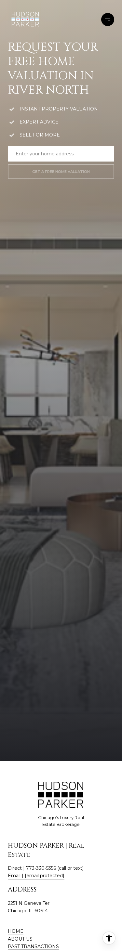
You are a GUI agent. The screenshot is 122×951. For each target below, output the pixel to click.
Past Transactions (33, 946)
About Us (20, 939)
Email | (36, 876)
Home (15, 931)
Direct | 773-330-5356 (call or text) (46, 868)
